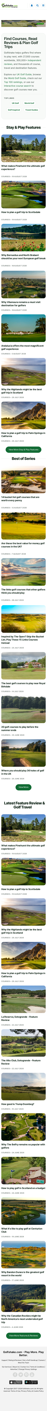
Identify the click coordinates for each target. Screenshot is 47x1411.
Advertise (13, 1369)
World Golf (29, 103)
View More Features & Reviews (23, 1335)
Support (4, 1360)
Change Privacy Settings (28, 1369)
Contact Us (25, 1367)
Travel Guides (31, 110)
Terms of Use (15, 1391)
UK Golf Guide (24, 74)
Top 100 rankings (13, 82)
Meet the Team (23, 1363)
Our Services (6, 1367)
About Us (16, 1367)
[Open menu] (43, 5)
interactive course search (17, 85)
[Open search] (37, 5)
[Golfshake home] (9, 5)
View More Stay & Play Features (23, 449)
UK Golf (15, 103)
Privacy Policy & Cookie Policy (32, 1391)
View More (23, 787)
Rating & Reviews (15, 1360)
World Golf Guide (17, 78)
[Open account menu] (31, 5)
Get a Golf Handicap (30, 1360)
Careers (42, 1360)
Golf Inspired (14, 110)
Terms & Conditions (37, 1367)
